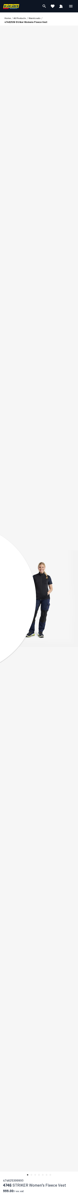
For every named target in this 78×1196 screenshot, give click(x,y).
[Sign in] (61, 6)
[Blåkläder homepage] (11, 6)
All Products (19, 18)
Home (8, 18)
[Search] (44, 6)
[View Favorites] (52, 6)
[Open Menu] (71, 6)
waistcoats (35, 18)
